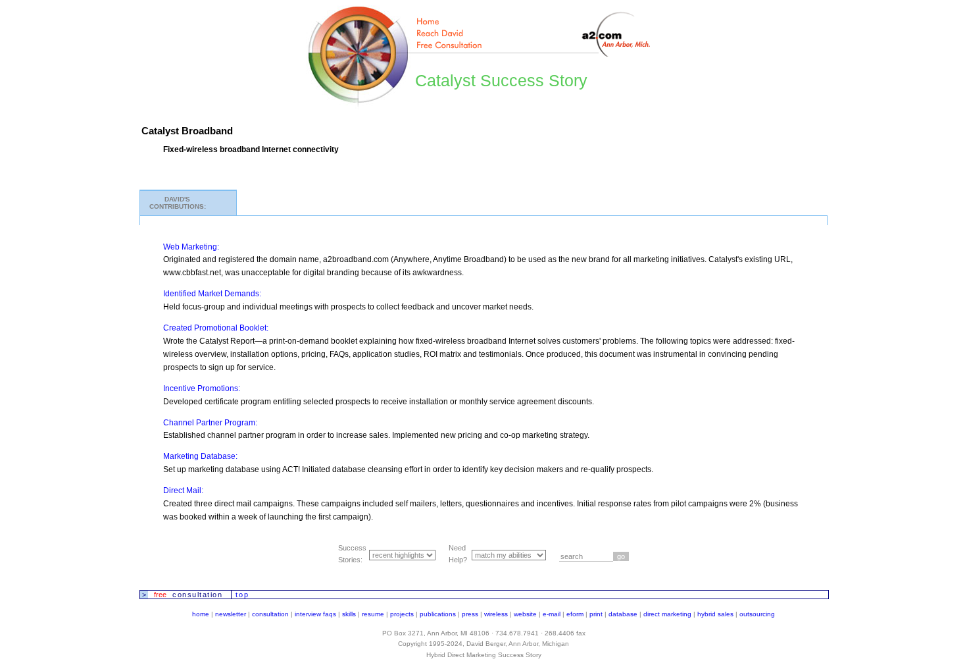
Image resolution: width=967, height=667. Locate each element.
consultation (270, 614)
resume (373, 614)
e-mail (551, 614)
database (622, 614)
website (525, 614)
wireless (496, 614)
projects (402, 614)
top (242, 595)
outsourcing (757, 614)
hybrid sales (715, 614)
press (470, 614)
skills (349, 614)
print (596, 614)
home (200, 614)
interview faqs (315, 614)
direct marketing (667, 614)
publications (438, 614)
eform (574, 614)
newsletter (230, 614)
